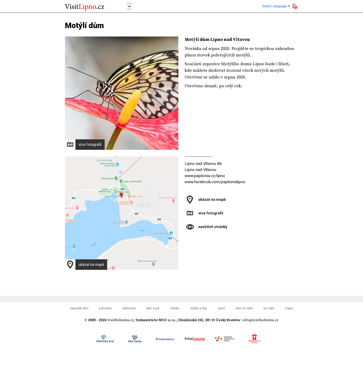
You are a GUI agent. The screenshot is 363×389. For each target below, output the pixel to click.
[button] (129, 6)
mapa (289, 308)
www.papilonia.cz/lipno (205, 175)
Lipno (221, 308)
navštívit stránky (212, 227)
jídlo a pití (152, 308)
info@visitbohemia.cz (261, 320)
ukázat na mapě (91, 264)
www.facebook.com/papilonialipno (215, 181)
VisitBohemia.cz (120, 320)
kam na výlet (244, 308)
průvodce (105, 308)
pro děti (269, 308)
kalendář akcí (79, 308)
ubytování (129, 308)
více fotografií (90, 144)
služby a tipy (198, 308)
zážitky (174, 308)
